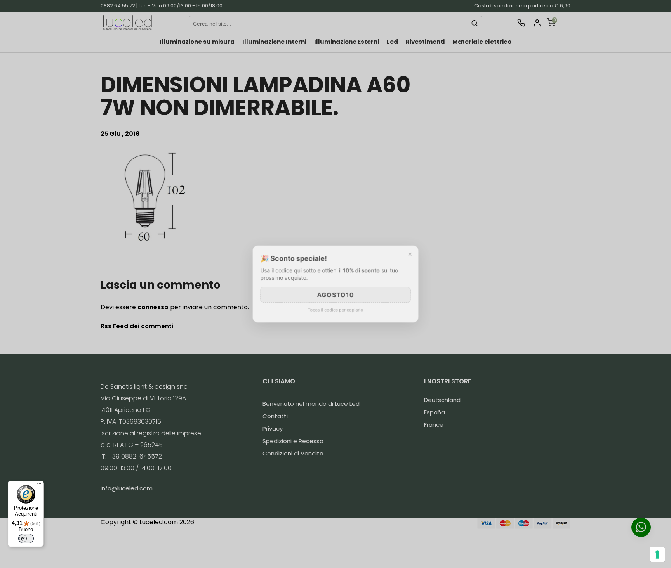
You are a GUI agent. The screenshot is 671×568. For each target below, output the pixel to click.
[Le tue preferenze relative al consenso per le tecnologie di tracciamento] (657, 554)
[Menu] (39, 485)
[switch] (26, 538)
